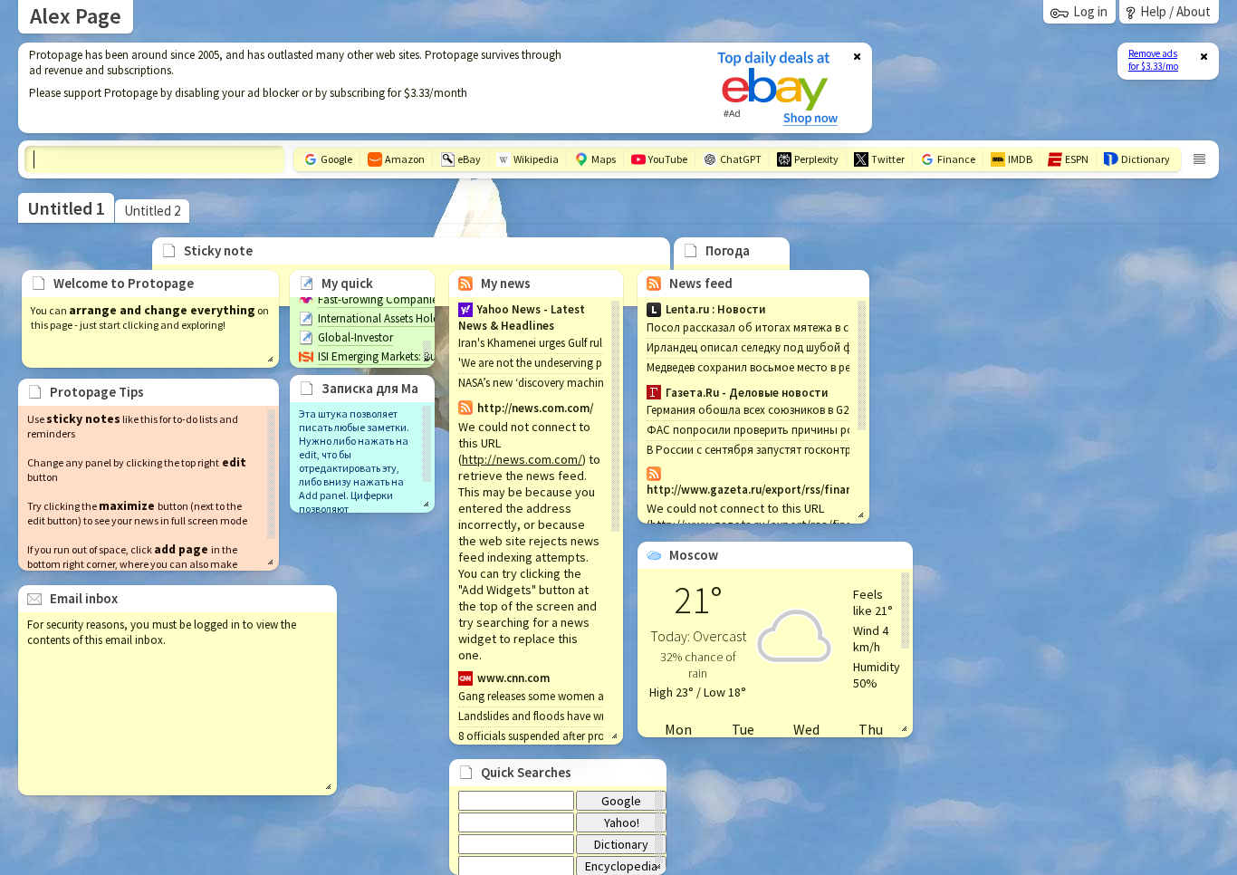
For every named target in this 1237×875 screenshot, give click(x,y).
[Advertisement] (356, 88)
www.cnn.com (513, 678)
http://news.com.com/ (522, 459)
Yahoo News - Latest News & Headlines (521, 317)
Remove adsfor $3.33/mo (1153, 59)
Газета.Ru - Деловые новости (747, 392)
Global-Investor (355, 337)
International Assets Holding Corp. (401, 318)
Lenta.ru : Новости (715, 309)
